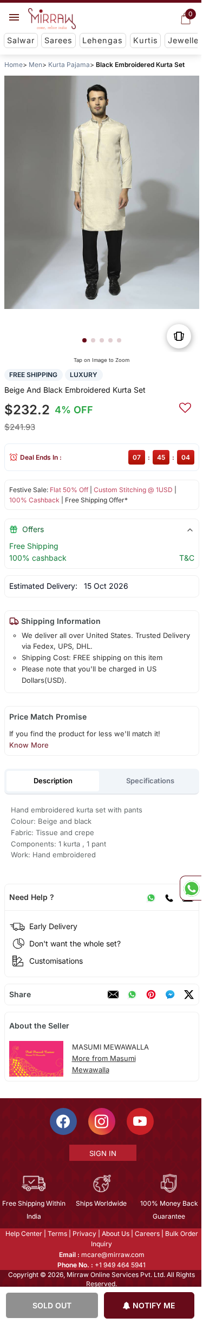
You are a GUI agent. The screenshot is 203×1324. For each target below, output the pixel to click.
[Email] (112, 994)
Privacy (83, 1233)
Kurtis (145, 40)
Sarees (58, 40)
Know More (28, 745)
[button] (84, 340)
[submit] (185, 406)
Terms (56, 1233)
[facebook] (169, 994)
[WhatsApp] (150, 897)
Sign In (101, 1153)
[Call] (168, 897)
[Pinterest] (150, 994)
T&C (186, 557)
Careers (146, 1233)
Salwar (21, 40)
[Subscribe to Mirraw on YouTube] (139, 1121)
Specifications (150, 780)
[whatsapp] (131, 994)
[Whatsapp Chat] (190, 888)
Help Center (22, 1233)
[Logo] (52, 19)
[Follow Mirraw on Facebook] (62, 1121)
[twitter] (188, 994)
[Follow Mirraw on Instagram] (100, 1121)
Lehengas (102, 40)
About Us (114, 1233)
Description (52, 780)
